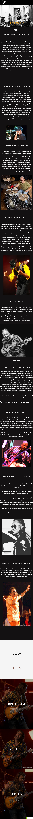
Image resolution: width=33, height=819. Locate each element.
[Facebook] (13, 668)
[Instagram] (19, 668)
